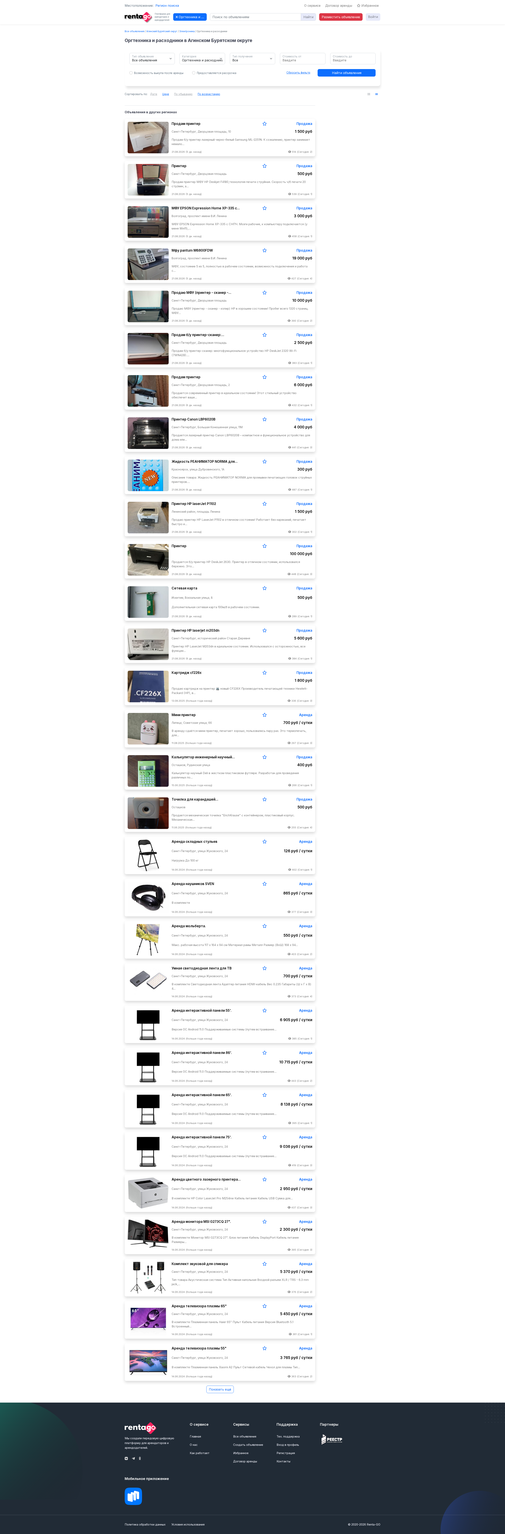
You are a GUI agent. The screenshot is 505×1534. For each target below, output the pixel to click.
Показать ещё (220, 1389)
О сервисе (312, 5)
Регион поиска (167, 5)
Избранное (369, 5)
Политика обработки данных (145, 1524)
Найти (308, 17)
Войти (373, 17)
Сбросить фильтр (298, 72)
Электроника (187, 31)
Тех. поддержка (288, 1436)
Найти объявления (346, 73)
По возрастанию (209, 94)
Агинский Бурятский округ (161, 31)
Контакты (283, 1461)
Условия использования (188, 1524)
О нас (194, 1445)
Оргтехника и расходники (192, 17)
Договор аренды (338, 5)
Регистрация (286, 1453)
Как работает (199, 1453)
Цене (165, 94)
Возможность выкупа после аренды (158, 73)
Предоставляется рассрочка (216, 73)
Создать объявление (248, 1445)
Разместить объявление (341, 17)
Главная (195, 1436)
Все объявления (134, 31)
